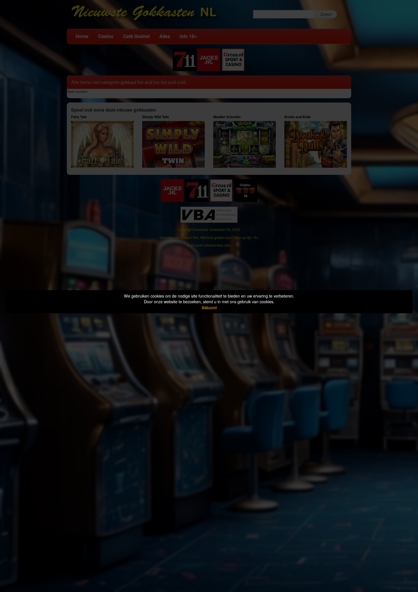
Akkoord (209, 307)
